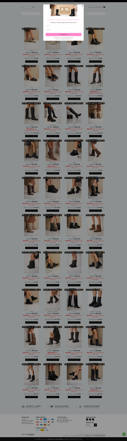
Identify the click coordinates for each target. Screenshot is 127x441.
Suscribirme (63, 34)
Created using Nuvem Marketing (63, 39)
